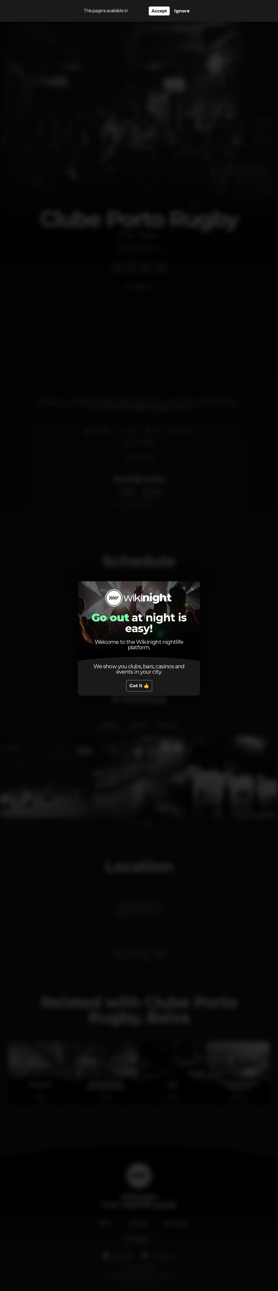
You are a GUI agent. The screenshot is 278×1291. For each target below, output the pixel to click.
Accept (159, 11)
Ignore (182, 11)
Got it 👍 (139, 685)
